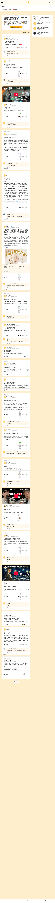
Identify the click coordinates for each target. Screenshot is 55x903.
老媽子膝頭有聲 (9, 65)
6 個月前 (7, 630)
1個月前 (7, 134)
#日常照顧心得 (7, 131)
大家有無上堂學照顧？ (12, 434)
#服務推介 (6, 394)
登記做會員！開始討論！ (16, 27)
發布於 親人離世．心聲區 (14, 176)
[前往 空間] (27, 900)
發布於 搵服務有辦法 (13, 463)
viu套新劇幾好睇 (9, 42)
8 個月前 (7, 506)
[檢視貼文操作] (28, 36)
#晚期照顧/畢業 (7, 172)
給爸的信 (7, 179)
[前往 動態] (9, 900)
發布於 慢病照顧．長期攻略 (14, 227)
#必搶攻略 (6, 361)
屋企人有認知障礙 (10, 299)
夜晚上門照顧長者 (10, 401)
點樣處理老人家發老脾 (12, 539)
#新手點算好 (6, 460)
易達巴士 (7, 466)
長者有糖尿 (8, 351)
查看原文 (6, 247)
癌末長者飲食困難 (10, 137)
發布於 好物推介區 (13, 364)
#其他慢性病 (6, 224)
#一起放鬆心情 (7, 36)
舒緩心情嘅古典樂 (10, 587)
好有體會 (7, 108)
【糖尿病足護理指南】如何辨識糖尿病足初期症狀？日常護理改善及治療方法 (16, 232)
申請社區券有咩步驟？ (12, 619)
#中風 (5, 533)
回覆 (7, 55)
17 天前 (7, 39)
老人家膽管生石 (9, 328)
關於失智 (7, 510)
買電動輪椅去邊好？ (11, 367)
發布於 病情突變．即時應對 (14, 325)
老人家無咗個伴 (9, 383)
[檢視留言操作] (27, 52)
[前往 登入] (45, 900)
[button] (25, 32)
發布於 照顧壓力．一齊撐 (14, 39)
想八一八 (7, 633)
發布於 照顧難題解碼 (13, 105)
